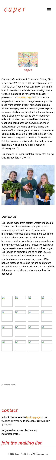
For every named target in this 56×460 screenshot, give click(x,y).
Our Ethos (8, 216)
